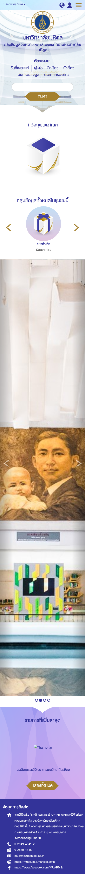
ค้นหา (42, 96)
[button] (62, 5)
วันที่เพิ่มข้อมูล (28, 75)
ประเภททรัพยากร (56, 75)
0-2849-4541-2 (24, 844)
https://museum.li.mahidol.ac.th (34, 861)
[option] (42, 238)
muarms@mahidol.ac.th (29, 855)
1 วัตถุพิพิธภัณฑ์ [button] (13, 4)
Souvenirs (43, 249)
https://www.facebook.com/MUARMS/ (38, 867)
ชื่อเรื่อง (52, 68)
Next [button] (76, 227)
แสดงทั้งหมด (42, 785)
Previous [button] (8, 227)
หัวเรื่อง (68, 68)
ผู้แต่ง (38, 68)
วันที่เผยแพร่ (20, 68)
